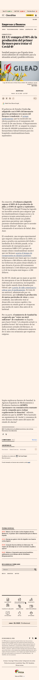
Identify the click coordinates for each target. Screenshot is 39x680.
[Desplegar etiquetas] (36, 449)
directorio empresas (31, 608)
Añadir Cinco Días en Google (12, 103)
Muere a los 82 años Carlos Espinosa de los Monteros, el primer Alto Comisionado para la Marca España (19, 533)
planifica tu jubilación (8, 608)
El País (34, 19)
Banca (4, 29)
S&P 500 (16, 11)
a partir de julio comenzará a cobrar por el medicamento (19, 288)
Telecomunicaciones (12, 29)
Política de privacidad (9, 663)
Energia (22, 29)
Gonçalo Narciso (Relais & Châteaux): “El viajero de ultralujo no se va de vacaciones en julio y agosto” (19, 546)
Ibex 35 (5, 11)
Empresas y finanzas (13, 24)
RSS (27, 663)
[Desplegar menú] (3, 15)
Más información (6, 458)
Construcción (29, 29)
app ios (19, 615)
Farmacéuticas (6, 34)
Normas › (34, 440)
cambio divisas (19, 608)
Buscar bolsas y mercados (11, 564)
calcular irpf (7, 602)
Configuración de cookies (29, 660)
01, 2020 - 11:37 (21, 93)
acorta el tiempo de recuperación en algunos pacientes (17, 254)
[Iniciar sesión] (36, 15)
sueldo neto (31, 602)
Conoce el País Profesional (19, 623)
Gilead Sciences (14, 449)
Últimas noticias (8, 528)
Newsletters (31, 663)
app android (31, 615)
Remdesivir (5, 449)
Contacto (5, 660)
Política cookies (18, 660)
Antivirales (23, 449)
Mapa (24, 663)
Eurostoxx (10, 573)
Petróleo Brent (31, 11)
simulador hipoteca (20, 602)
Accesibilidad (18, 663)
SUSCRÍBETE (30, 15)
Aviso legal (11, 660)
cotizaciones (8, 615)
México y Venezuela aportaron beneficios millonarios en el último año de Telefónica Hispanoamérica (17, 554)
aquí (29, 462)
